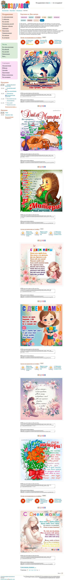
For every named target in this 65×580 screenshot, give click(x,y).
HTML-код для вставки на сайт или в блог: (29, 93)
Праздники (5, 31)
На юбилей (5, 49)
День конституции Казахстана (10, 96)
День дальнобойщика (11, 91)
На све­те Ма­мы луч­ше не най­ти (43, 42)
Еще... (4, 56)
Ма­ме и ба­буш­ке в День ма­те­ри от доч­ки (29, 233)
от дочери (37, 17)
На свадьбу (5, 21)
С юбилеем (5, 19)
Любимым (5, 28)
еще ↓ (42, 20)
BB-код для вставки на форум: (27, 99)
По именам (5, 35)
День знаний (9, 102)
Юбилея (4, 68)
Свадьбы (5, 70)
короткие (31, 17)
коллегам (23, 20)
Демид (6, 112)
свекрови (30, 20)
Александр (7, 114)
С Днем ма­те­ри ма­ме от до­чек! (29, 500)
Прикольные (6, 54)
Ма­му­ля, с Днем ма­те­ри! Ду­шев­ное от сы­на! (43, 501)
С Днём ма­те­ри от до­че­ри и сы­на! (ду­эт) (57, 233)
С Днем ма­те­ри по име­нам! (29, 42)
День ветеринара (10, 100)
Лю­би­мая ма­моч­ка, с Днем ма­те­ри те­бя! (58, 42)
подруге (50, 17)
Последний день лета (11, 98)
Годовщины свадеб (8, 24)
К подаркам (5, 37)
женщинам (56, 17)
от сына (44, 17)
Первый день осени (11, 104)
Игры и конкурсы (7, 75)
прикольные (24, 17)
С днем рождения (7, 17)
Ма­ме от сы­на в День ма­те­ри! (43, 233)
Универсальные (7, 33)
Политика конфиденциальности (8, 576)
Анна (11, 114)
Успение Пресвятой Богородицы (10, 85)
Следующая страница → (28, 567)
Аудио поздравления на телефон (30, 37)
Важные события (7, 26)
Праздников (6, 72)
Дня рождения (6, 65)
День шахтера (10, 93)
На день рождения (7, 47)
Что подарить (6, 77)
